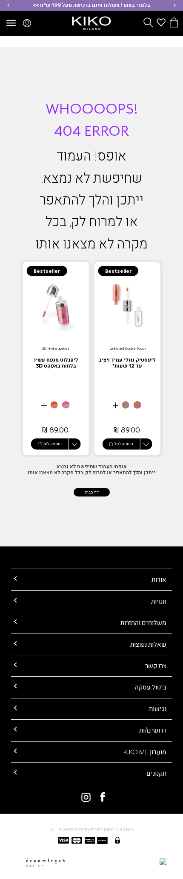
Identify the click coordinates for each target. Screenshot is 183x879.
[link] (127, 358)
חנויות (158, 601)
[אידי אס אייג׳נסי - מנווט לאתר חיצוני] (124, 861)
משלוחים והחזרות (143, 622)
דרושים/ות (152, 730)
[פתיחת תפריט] (11, 23)
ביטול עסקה (150, 687)
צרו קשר (155, 665)
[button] (174, 5)
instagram (83, 797)
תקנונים (156, 773)
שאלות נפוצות (148, 644)
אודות (159, 579)
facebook (100, 797)
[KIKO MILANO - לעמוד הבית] (91, 21)
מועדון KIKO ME (144, 752)
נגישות (157, 709)
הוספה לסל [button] (123, 443)
